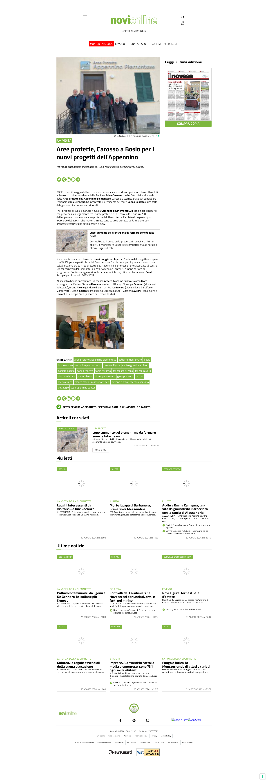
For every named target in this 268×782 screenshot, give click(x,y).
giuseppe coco (125, 376)
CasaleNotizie (145, 742)
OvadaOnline (159, 742)
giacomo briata (66, 376)
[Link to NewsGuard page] (121, 752)
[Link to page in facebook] (59, 179)
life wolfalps (65, 382)
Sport (145, 44)
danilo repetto (85, 371)
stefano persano (139, 382)
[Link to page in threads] (78, 179)
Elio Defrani (121, 136)
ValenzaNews (187, 742)
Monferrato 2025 (101, 44)
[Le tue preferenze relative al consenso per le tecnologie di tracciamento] (263, 777)
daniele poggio (66, 371)
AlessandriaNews (104, 742)
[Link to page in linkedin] (68, 179)
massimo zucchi (100, 382)
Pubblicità (128, 736)
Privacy (154, 736)
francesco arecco (123, 371)
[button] (183, 17)
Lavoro (120, 44)
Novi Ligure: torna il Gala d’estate (180, 594)
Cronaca (133, 44)
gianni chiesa (85, 376)
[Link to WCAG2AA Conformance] (147, 752)
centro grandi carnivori (135, 365)
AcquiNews (131, 742)
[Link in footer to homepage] (134, 709)
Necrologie (171, 44)
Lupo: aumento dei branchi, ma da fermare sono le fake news (124, 434)
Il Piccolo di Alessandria (84, 742)
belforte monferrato (130, 359)
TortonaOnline (173, 742)
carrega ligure (112, 365)
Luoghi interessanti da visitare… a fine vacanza (75, 507)
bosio (147, 359)
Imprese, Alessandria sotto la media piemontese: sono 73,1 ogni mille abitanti (132, 666)
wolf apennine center (83, 387)
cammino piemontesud (88, 365)
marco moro (82, 382)
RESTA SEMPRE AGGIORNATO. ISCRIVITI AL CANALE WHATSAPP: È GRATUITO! (107, 407)
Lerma (139, 376)
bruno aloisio (65, 365)
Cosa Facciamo (114, 736)
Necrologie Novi (141, 736)
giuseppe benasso (105, 376)
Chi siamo (101, 736)
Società (156, 44)
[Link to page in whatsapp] (73, 179)
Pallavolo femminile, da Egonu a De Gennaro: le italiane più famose (81, 596)
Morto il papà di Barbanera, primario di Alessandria (130, 507)
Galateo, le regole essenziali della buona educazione (78, 664)
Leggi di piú (100, 450)
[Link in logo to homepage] (134, 22)
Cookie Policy (166, 736)
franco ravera (143, 371)
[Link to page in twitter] (64, 179)
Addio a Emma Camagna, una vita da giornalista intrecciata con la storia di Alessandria (185, 509)
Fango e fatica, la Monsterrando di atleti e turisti (186, 664)
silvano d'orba (120, 382)
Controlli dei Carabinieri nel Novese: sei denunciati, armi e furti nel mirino (132, 596)
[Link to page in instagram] (148, 720)
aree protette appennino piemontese (95, 359)
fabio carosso (103, 371)
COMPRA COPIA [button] (188, 124)
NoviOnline (119, 742)
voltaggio (63, 387)
